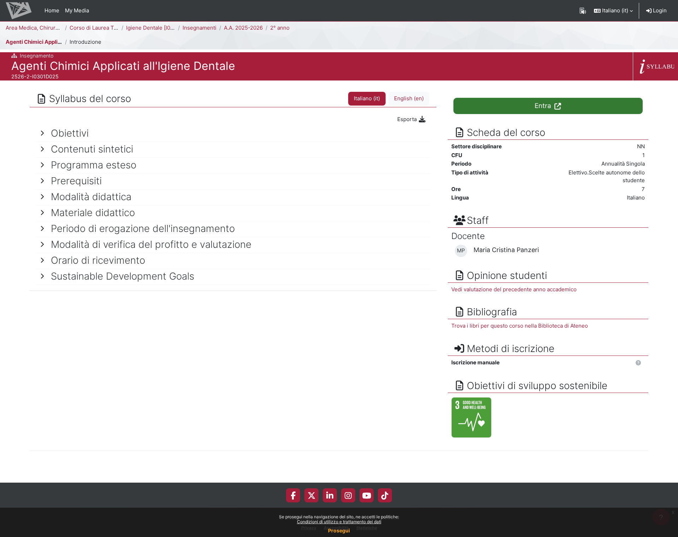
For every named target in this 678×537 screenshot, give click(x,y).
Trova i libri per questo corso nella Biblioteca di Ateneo (519, 325)
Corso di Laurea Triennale (102, 27)
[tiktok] (384, 495)
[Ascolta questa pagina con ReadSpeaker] (582, 10)
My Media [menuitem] (77, 10)
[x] (312, 495)
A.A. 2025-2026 (243, 27)
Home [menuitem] (51, 10)
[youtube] (366, 495)
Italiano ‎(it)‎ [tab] (367, 98)
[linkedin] (329, 495)
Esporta (407, 119)
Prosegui (339, 530)
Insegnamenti (199, 27)
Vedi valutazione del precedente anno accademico (514, 289)
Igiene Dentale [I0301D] (155, 27)
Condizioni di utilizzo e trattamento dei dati (339, 521)
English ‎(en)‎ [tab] (409, 98)
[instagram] (348, 495)
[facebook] (293, 495)
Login (659, 10)
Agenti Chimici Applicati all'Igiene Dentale (59, 41)
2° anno (280, 27)
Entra (544, 106)
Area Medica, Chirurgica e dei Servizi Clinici (60, 27)
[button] (613, 10)
